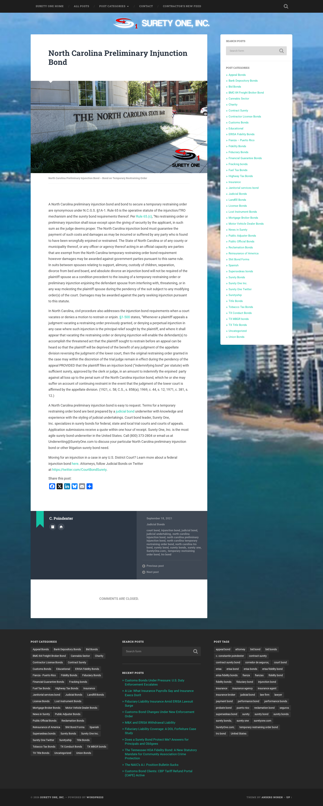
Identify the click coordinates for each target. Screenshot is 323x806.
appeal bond (223, 649)
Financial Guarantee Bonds (245, 158)
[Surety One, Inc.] (161, 24)
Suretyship (235, 295)
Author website (61, 526)
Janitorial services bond (244, 188)
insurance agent (267, 688)
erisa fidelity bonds (227, 675)
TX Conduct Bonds (240, 313)
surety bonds (178, 547)
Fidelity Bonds (237, 146)
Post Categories (112, 6)
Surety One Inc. (238, 283)
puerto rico (243, 707)
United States (238, 733)
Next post (153, 572)
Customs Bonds (239, 122)
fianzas (259, 675)
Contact (146, 6)
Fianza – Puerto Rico (242, 140)
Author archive (52, 526)
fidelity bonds (223, 681)
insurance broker (225, 694)
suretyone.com (262, 720)
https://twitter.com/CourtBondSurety (79, 470)
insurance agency (242, 688)
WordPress (95, 797)
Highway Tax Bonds (241, 176)
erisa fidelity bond (272, 668)
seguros (284, 707)
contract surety (258, 655)
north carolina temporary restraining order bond (172, 542)
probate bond (224, 707)
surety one (194, 547)
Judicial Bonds (156, 524)
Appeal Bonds (237, 75)
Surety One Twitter (240, 289)
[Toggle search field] (286, 6)
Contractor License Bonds (245, 116)
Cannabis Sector (239, 98)
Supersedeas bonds (241, 271)
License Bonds (238, 205)
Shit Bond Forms (239, 259)
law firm (264, 694)
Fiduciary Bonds (238, 152)
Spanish (234, 265)
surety (246, 714)
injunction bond (170, 530)
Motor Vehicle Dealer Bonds (246, 223)
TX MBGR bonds (239, 319)
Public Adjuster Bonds (242, 235)
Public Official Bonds (241, 241)
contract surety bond (228, 662)
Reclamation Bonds (241, 247)
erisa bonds (250, 668)
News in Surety (238, 229)
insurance (221, 688)
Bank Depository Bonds (243, 80)
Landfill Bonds (237, 200)
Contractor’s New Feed (182, 6)
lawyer (278, 694)
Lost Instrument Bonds (243, 211)
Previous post (155, 566)
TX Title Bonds (238, 325)
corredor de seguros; (257, 662)
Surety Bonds (237, 277)
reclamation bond (264, 707)
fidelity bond (276, 675)
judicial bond (125, 411)
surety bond (161, 547)
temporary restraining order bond (258, 727)
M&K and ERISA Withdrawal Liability (150, 722)
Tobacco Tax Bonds (241, 307)
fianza (246, 675)
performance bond (248, 701)
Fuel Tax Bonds (238, 170)
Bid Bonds (235, 86)
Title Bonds (236, 301)
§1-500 (124, 317)
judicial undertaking (159, 534)
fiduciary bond (244, 681)
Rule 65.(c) (144, 216)
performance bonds (275, 701)
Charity (233, 104)
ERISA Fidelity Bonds (242, 134)
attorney (240, 649)
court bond (153, 530)
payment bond (224, 701)
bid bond (255, 649)
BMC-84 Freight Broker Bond (246, 92)
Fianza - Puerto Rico (44, 675)
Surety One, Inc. (52, 797)
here (75, 464)
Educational (236, 128)
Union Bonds (236, 337)
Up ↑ (289, 797)
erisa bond (233, 668)
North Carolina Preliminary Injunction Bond (117, 57)
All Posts (81, 6)
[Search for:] (256, 50)
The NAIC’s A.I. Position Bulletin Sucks (152, 765)
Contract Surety (238, 110)
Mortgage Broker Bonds (243, 217)
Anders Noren (272, 797)
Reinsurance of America (244, 253)
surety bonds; (224, 720)
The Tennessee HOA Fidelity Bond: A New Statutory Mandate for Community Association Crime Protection (161, 754)
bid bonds (271, 649)
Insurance (235, 182)
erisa (219, 668)
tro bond (166, 554)
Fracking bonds (238, 164)
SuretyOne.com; (156, 551)
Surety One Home (50, 6)
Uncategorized (238, 331)
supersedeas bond (226, 714)
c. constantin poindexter (230, 655)
